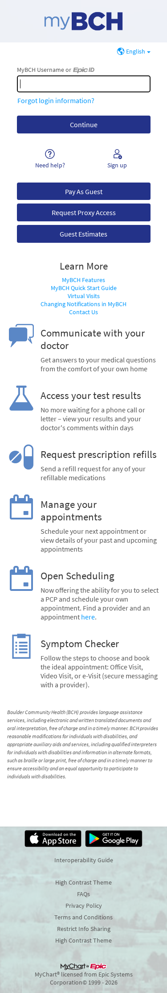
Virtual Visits (84, 296)
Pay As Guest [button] (83, 191)
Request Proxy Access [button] (84, 212)
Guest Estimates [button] (83, 233)
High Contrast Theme (83, 882)
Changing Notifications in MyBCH (83, 304)
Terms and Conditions (83, 917)
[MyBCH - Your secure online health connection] (83, 21)
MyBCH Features (83, 280)
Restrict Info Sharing (83, 929)
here (88, 616)
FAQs (83, 894)
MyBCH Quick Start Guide (84, 288)
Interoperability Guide (83, 860)
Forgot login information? (55, 100)
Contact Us (83, 312)
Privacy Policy (83, 906)
